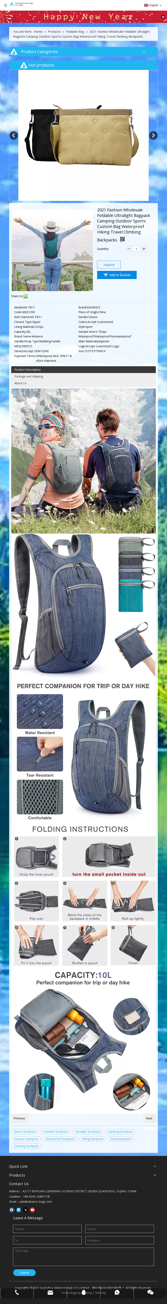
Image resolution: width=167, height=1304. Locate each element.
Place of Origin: (88, 312)
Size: (81, 351)
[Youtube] (32, 1209)
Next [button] (153, 135)
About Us (20, 383)
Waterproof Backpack (60, 1139)
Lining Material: (24, 327)
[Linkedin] (18, 1209)
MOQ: (18, 346)
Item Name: (22, 317)
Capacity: (20, 332)
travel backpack (121, 1139)
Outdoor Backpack (26, 1139)
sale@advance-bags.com (35, 1202)
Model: (18, 307)
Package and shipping (28, 376)
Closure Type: (23, 322)
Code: (18, 312)
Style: (81, 327)
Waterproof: (86, 336)
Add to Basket (120, 275)
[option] (83, 74)
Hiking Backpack (92, 1139)
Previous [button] (13, 135)
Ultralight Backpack (87, 1131)
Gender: (83, 317)
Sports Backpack (25, 1131)
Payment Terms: (25, 356)
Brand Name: (23, 336)
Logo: (82, 346)
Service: (19, 351)
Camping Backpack (120, 1131)
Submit (24, 1273)
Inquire (108, 264)
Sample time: (87, 332)
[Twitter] (25, 1209)
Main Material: (87, 341)
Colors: (83, 322)
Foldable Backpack (55, 1131)
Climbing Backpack (26, 1146)
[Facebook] (11, 1209)
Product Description (27, 370)
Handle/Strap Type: (26, 341)
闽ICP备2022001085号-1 (108, 1288)
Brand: (82, 307)
